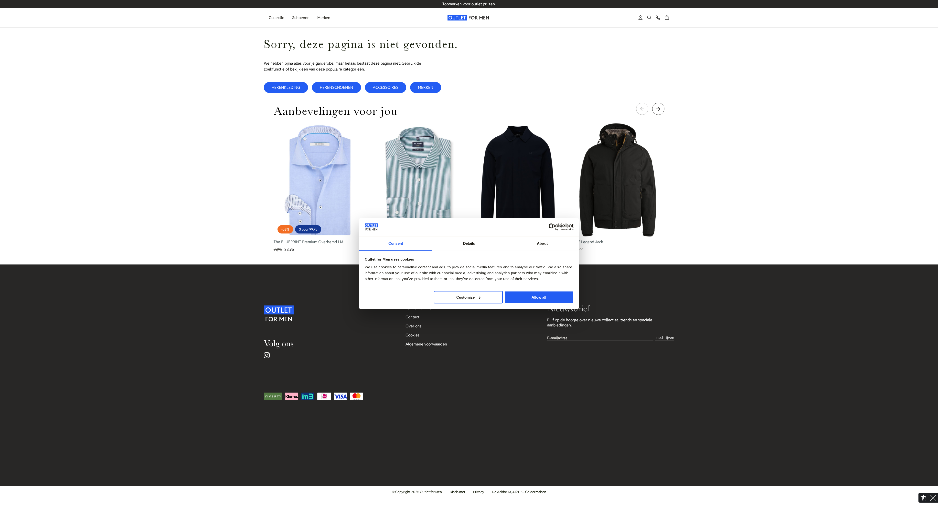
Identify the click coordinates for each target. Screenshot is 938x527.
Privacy (478, 492)
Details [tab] (469, 243)
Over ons (413, 326)
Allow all (539, 297)
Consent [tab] (395, 243)
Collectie (276, 17)
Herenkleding (286, 87)
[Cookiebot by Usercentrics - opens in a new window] (552, 227)
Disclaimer (457, 492)
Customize (465, 297)
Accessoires (385, 87)
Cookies (412, 335)
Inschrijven (664, 337)
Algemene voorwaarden (426, 344)
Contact (412, 317)
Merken (323, 17)
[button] (649, 17)
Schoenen (300, 17)
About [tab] (542, 243)
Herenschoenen (336, 87)
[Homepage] (469, 17)
